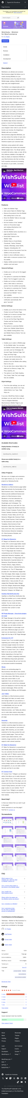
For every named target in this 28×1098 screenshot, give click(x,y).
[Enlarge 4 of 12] (24, 828)
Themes (17, 1035)
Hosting (4, 1038)
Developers (5, 1051)
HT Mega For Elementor (9, 539)
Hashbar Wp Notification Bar (10, 593)
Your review (5, 1008)
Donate (18, 1051)
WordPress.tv (6, 1054)
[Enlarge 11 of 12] (11, 864)
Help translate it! (18, 12)
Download (5, 41)
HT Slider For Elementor (9, 745)
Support (5, 63)
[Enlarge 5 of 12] (11, 837)
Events (17, 1049)
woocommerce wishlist (20, 977)
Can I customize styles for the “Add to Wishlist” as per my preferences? (8, 909)
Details (5, 47)
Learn (3, 1046)
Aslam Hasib (8, 944)
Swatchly (4, 720)
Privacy (4, 1041)
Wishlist (24, 970)
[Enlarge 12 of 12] (24, 864)
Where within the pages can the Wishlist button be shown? (10, 898)
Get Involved (18, 1046)
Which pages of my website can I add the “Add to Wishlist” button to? (9, 880)
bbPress (5, 1065)
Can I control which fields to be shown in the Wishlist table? (10, 886)
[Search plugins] (18, 17)
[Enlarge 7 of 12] (11, 846)
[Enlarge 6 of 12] (24, 837)
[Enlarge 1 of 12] (11, 819)
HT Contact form (7, 771)
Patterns (17, 1041)
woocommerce (22, 974)
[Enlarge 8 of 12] (24, 846)
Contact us (12, 810)
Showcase (18, 1033)
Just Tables (5, 693)
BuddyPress (6, 1067)
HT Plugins (7, 36)
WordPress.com (7, 1059)
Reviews (5, 51)
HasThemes (8, 934)
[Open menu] (25, 2)
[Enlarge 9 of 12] (11, 855)
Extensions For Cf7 (7, 638)
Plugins (17, 1038)
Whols (3, 667)
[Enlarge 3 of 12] (11, 828)
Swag (17, 1054)
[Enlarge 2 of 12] (24, 819)
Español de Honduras (11, 1074)
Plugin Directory (6, 7)
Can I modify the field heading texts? (7, 892)
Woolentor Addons (7, 484)
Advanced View (6, 981)
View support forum (7, 1023)
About (3, 1033)
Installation (6, 55)
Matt (4, 1062)
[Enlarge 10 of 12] (24, 855)
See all (24, 1008)
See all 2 (24, 967)
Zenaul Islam (8, 939)
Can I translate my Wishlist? (9, 904)
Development (7, 59)
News (3, 1035)
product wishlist (17, 970)
